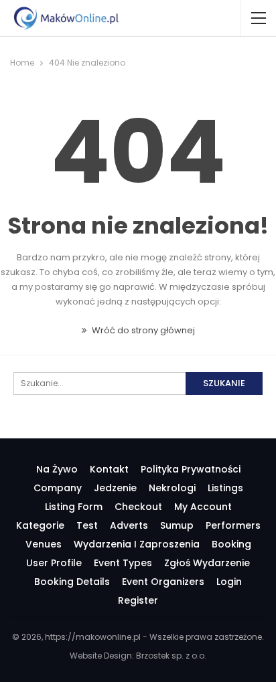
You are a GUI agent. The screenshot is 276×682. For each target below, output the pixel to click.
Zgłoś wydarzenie (207, 563)
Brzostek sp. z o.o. (171, 655)
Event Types (123, 563)
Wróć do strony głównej (142, 330)
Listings (225, 488)
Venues (43, 544)
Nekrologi (172, 488)
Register (138, 600)
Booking (231, 544)
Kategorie (40, 525)
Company (57, 488)
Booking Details (72, 581)
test (87, 525)
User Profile (54, 563)
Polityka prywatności (190, 469)
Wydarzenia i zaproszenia (137, 544)
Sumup (177, 525)
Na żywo (57, 469)
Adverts (129, 525)
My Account (203, 506)
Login (229, 581)
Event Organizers (163, 581)
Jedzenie (115, 488)
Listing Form (73, 506)
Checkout (138, 506)
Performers (233, 525)
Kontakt (109, 469)
